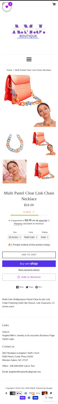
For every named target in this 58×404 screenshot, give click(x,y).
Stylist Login (8, 339)
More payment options (29, 270)
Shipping (18, 223)
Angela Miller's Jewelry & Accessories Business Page (28, 335)
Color (31, 232)
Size (15, 232)
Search (5, 332)
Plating (45, 232)
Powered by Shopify (44, 388)
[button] (29, 220)
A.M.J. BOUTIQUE (28, 388)
